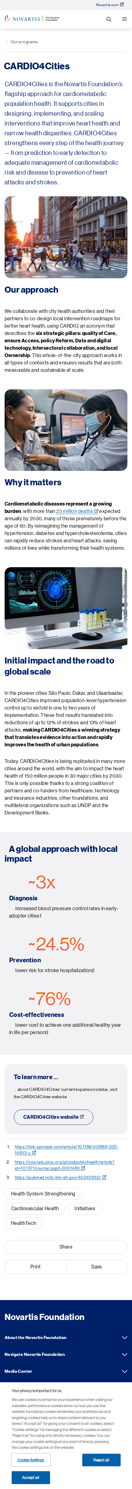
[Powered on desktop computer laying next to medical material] (66, 608)
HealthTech (23, 1223)
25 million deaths (74, 511)
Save (96, 1266)
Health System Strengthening (43, 1193)
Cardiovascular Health (35, 1208)
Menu (124, 19)
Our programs (24, 42)
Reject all (101, 1460)
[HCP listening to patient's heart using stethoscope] (66, 430)
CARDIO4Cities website (51, 1117)
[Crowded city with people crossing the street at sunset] (66, 237)
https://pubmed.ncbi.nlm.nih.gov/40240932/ (58, 1177)
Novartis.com (107, 5)
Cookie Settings (30, 1460)
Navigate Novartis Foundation (124, 1354)
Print (35, 1266)
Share (66, 1247)
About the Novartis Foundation (124, 1338)
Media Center (124, 1371)
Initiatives (85, 1208)
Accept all (30, 1477)
